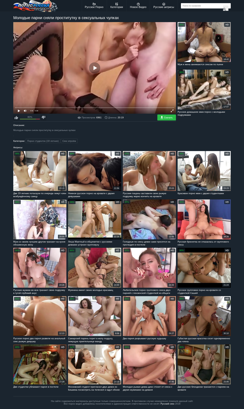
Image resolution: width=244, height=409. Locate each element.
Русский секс (167, 403)
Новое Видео (138, 7)
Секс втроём (69, 141)
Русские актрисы (163, 7)
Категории (116, 7)
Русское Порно (94, 7)
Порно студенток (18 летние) (43, 141)
